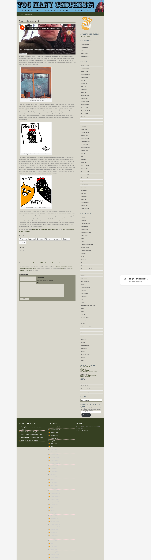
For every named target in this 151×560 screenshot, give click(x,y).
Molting (26, 268)
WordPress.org (85, 392)
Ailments (83, 220)
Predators (83, 323)
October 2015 (84, 107)
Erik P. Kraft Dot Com (86, 366)
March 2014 (84, 162)
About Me (28, 14)
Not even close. (85, 56)
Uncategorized (85, 345)
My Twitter (83, 369)
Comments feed (85, 389)
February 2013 (85, 202)
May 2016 (83, 86)
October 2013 (84, 178)
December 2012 (85, 208)
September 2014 (85, 147)
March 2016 (84, 92)
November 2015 (85, 104)
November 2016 (85, 68)
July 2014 (83, 153)
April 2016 (83, 89)
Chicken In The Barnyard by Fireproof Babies (44, 229)
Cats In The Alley (85, 376)
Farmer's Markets (85, 287)
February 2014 (85, 165)
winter (63, 262)
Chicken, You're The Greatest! (88, 375)
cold (39, 262)
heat (82, 299)
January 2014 (84, 168)
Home (21, 14)
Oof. (82, 50)
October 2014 (84, 144)
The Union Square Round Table (88, 371)
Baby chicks (84, 229)
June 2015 (84, 120)
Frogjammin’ (84, 47)
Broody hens (84, 235)
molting (59, 262)
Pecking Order (85, 317)
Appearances (84, 226)
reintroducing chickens (87, 327)
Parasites (83, 314)
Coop (82, 262)
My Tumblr (83, 368)
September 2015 (85, 110)
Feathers (22, 268)
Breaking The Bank (36, 432)
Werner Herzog (85, 354)
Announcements (85, 223)
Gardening (84, 296)
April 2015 (83, 126)
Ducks (83, 275)
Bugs (82, 238)
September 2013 (85, 181)
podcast (30, 268)
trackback (28, 270)
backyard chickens (27, 262)
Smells (83, 333)
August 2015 (84, 113)
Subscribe (86, 415)
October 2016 (84, 71)
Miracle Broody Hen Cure (88, 305)
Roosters (83, 330)
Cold (82, 256)
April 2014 (83, 159)
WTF (82, 360)
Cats (66, 266)
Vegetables (84, 348)
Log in (83, 382)
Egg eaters (84, 278)
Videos (83, 351)
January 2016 (84, 98)
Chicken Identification (87, 244)
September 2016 (85, 74)
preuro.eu (85, 430)
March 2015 (84, 129)
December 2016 (85, 65)
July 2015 (83, 117)
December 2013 (85, 171)
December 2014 (85, 138)
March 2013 (84, 199)
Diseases (83, 272)
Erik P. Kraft (44, 262)
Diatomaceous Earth (86, 269)
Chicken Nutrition (86, 250)
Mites (82, 308)
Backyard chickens (60, 266)
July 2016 (83, 80)
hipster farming (52, 262)
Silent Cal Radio (84, 370)
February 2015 (85, 132)
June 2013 (84, 190)
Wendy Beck (24, 427)
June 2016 (84, 83)
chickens (35, 262)
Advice (83, 217)
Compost (83, 259)
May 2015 (83, 123)
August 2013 (84, 184)
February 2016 (85, 95)
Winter (34, 268)
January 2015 (84, 135)
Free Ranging (84, 293)
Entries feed (84, 386)
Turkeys (83, 342)
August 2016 (84, 77)
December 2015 (85, 101)
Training (83, 339)
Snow (82, 336)
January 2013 (84, 205)
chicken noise (85, 247)
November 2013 (85, 175)
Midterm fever (85, 53)
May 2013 (83, 193)
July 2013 (83, 187)
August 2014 (84, 150)
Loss (82, 302)
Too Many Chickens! (86, 36)
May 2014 (83, 156)
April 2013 (83, 196)
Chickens (70, 266)
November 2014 (85, 141)
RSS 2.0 (62, 268)
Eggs (82, 284)
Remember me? (85, 44)
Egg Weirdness (85, 281)
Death (82, 266)
